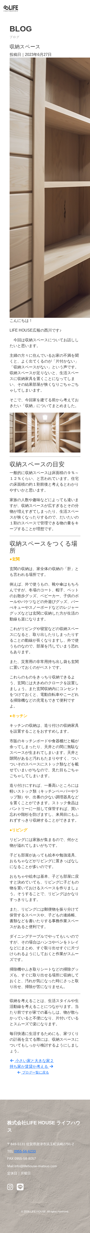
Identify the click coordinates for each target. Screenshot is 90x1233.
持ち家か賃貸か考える (29, 1066)
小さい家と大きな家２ (34, 1061)
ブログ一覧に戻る (35, 1072)
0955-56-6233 (25, 1151)
